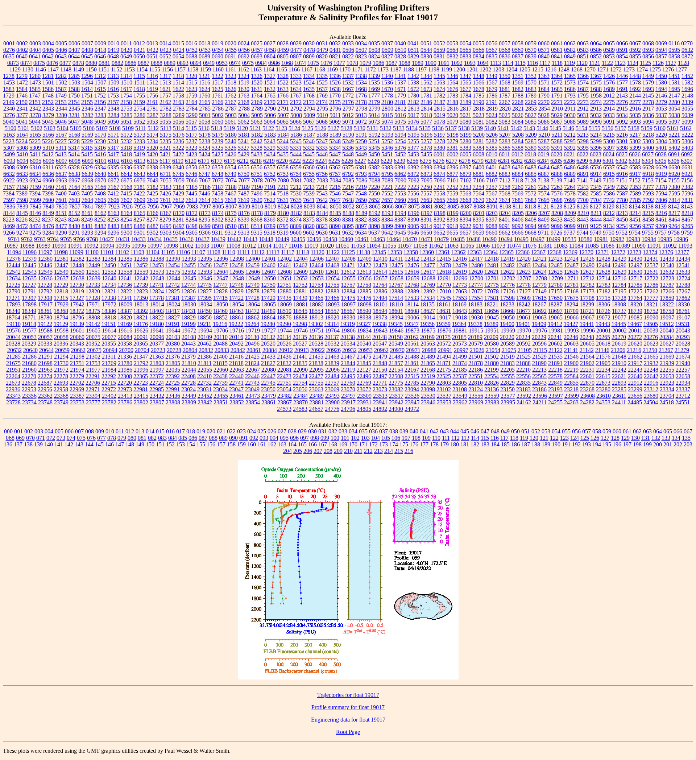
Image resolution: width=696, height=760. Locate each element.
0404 (35, 50)
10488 (473, 239)
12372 (618, 252)
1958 (596, 95)
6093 (9, 161)
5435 (283, 154)
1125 (645, 63)
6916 (622, 174)
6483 (530, 167)
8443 (583, 219)
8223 (8, 219)
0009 (100, 43)
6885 (530, 174)
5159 (646, 128)
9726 (556, 233)
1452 (687, 76)
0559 (439, 50)
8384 (387, 219)
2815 (440, 109)
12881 (300, 291)
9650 (426, 233)
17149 (539, 291)
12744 (188, 285)
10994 (107, 246)
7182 (152, 187)
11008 (233, 246)
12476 (412, 265)
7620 (256, 200)
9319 (283, 233)
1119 (569, 63)
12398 (236, 259)
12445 (29, 265)
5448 (348, 154)
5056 (178, 122)
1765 (270, 95)
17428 (252, 298)
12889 (412, 291)
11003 (202, 246)
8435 (570, 219)
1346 (452, 76)
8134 (635, 206)
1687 (583, 89)
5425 (217, 154)
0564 (452, 50)
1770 (335, 95)
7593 (648, 193)
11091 (654, 246)
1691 (622, 89)
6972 (113, 180)
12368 (554, 252)
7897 (101, 206)
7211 (283, 187)
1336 (335, 76)
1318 (178, 76)
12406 (316, 259)
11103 (137, 252)
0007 (87, 43)
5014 (374, 115)
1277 (681, 69)
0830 (426, 56)
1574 (583, 82)
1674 (439, 89)
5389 (530, 148)
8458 (648, 219)
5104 (63, 128)
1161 (230, 69)
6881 (478, 174)
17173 (587, 291)
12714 (603, 278)
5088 (570, 122)
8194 (400, 213)
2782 (165, 109)
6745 (178, 174)
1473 (35, 82)
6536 (596, 167)
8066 (388, 206)
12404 (300, 259)
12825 (172, 291)
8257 (139, 219)
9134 (609, 226)
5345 (374, 148)
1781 (426, 95)
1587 (61, 89)
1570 (530, 82)
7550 (374, 193)
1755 (139, 95)
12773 (459, 285)
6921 (687, 174)
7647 (335, 200)
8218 (687, 213)
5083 (504, 122)
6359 (296, 167)
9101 (583, 226)
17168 (571, 291)
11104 (153, 252)
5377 (413, 148)
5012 (348, 115)
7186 (205, 187)
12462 (300, 265)
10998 (170, 246)
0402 (22, 50)
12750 (268, 285)
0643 (61, 56)
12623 (523, 272)
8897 (361, 226)
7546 (335, 193)
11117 (287, 252)
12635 (29, 278)
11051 (342, 246)
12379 (29, 259)
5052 (139, 122)
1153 (129, 69)
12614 (380, 272)
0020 (230, 43)
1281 (48, 76)
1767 (296, 95)
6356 (256, 167)
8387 (400, 219)
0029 (296, 43)
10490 (489, 239)
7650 (361, 200)
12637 (61, 278)
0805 (283, 56)
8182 (296, 213)
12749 (252, 285)
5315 (87, 148)
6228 (373, 161)
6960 (48, 180)
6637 (61, 174)
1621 (165, 89)
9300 (126, 233)
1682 (517, 89)
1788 (517, 95)
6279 (478, 161)
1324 (243, 76)
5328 (256, 148)
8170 (179, 213)
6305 (660, 161)
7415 (126, 193)
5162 (686, 128)
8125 (569, 206)
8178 (257, 213)
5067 (309, 122)
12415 (443, 259)
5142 (516, 128)
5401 (661, 148)
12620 (475, 272)
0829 (413, 56)
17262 (651, 291)
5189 (335, 135)
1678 (478, 89)
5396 (596, 148)
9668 (530, 233)
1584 (22, 89)
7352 (622, 187)
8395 (478, 219)
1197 (421, 69)
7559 (452, 193)
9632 (348, 233)
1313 (113, 76)
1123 (620, 63)
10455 (298, 239)
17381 (172, 298)
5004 (244, 115)
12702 (508, 278)
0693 (256, 56)
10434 (154, 239)
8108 (505, 206)
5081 (478, 122)
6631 (687, 167)
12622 (507, 272)
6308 (9, 167)
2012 (609, 95)
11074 (514, 246)
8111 (518, 206)
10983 (633, 239)
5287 (544, 141)
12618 (443, 272)
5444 (296, 154)
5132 (386, 128)
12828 (220, 291)
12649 (252, 278)
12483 (523, 265)
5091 (609, 122)
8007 (231, 206)
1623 (191, 89)
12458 (236, 265)
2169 (256, 102)
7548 (361, 193)
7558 (439, 193)
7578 (570, 193)
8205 (518, 213)
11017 (280, 246)
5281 (478, 141)
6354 (230, 167)
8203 (492, 213)
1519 (243, 82)
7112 (504, 180)
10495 (521, 239)
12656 (364, 278)
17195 (619, 291)
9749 (595, 233)
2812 (400, 109)
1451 (674, 76)
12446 (45, 265)
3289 (179, 115)
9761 (14, 239)
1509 (113, 82)
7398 (48, 193)
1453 (9, 82)
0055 (478, 43)
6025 (621, 154)
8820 (309, 226)
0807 (296, 56)
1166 (294, 69)
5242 (256, 141)
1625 (217, 89)
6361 (322, 167)
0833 (465, 56)
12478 (443, 265)
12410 (380, 259)
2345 (74, 109)
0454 (218, 50)
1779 (400, 95)
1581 (674, 82)
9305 (192, 233)
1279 (22, 76)
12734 (109, 285)
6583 (635, 167)
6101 (101, 161)
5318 (126, 148)
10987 (11, 246)
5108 (115, 128)
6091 (674, 154)
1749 (61, 95)
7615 (217, 200)
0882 (117, 63)
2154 (74, 102)
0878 (78, 63)
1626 (230, 89)
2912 (583, 109)
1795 (583, 95)
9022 (465, 226)
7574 (544, 193)
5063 (256, 122)
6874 (439, 174)
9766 (79, 239)
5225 (35, 141)
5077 (426, 122)
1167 (306, 69)
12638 (77, 278)
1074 (300, 63)
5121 (255, 128)
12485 (555, 265)
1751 (87, 95)
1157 (180, 69)
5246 (309, 141)
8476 (48, 226)
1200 (459, 69)
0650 (139, 56)
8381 (348, 219)
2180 (387, 102)
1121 (594, 63)
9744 (582, 233)
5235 (165, 141)
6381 (361, 167)
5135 (425, 128)
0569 (517, 50)
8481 (87, 226)
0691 (230, 56)
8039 (309, 206)
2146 (661, 95)
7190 (257, 187)
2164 (191, 102)
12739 (140, 285)
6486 (570, 167)
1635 (309, 89)
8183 (309, 213)
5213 (583, 135)
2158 (126, 102)
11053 (358, 246)
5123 (281, 128)
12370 (586, 252)
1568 (504, 82)
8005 (218, 206)
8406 (517, 219)
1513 (165, 82)
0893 (182, 63)
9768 (92, 239)
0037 (387, 43)
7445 (191, 193)
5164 (22, 135)
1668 (361, 89)
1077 (339, 63)
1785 (478, 95)
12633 (683, 272)
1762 (230, 95)
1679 (491, 89)
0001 (9, 43)
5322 (178, 148)
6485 (557, 167)
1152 (116, 69)
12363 (474, 252)
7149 (595, 180)
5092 (622, 122)
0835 (491, 56)
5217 (635, 135)
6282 (517, 161)
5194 (400, 135)
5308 (22, 148)
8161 (87, 213)
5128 (346, 128)
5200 (479, 135)
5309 (35, 148)
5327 (243, 148)
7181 (139, 187)
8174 (218, 213)
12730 (77, 285)
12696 (460, 278)
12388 (157, 259)
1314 (126, 76)
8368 (256, 219)
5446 (322, 154)
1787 (504, 95)
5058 (204, 122)
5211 (557, 135)
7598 (22, 200)
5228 (74, 141)
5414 (74, 154)
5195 (413, 135)
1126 (658, 63)
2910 (557, 109)
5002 (218, 115)
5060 (217, 122)
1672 (413, 89)
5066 (296, 122)
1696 (687, 89)
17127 (523, 291)
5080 (465, 122)
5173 (139, 135)
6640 (100, 174)
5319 (139, 148)
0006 (74, 43)
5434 (270, 154)
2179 (374, 102)
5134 (412, 128)
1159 (205, 69)
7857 (74, 206)
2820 (505, 109)
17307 (29, 298)
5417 (113, 154)
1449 (648, 76)
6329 (87, 167)
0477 (296, 50)
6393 (426, 167)
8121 (543, 206)
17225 (635, 291)
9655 (452, 233)
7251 (439, 187)
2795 (322, 109)
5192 (374, 135)
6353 (217, 167)
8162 (100, 213)
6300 (595, 161)
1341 (400, 76)
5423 (191, 154)
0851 (583, 56)
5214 (596, 135)
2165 (204, 102)
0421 (139, 50)
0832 (452, 56)
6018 (530, 154)
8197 (426, 213)
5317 (113, 148)
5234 (152, 141)
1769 (322, 95)
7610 (152, 200)
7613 (191, 200)
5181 (244, 135)
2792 (296, 109)
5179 (218, 135)
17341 (124, 298)
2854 (544, 109)
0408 (87, 50)
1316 (152, 76)
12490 (587, 265)
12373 (634, 252)
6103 (127, 161)
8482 (100, 226)
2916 (635, 109)
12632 (667, 272)
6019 (543, 154)
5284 (517, 141)
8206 (531, 213)
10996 (139, 246)
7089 (387, 180)
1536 (387, 82)
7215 (335, 187)
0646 (100, 56)
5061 (230, 122)
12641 (125, 278)
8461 (661, 219)
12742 (172, 285)
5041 (22, 122)
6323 (61, 167)
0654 (178, 56)
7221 (387, 187)
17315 (61, 298)
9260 (661, 226)
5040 (8, 122)
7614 (204, 200)
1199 (446, 69)
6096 (48, 161)
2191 (491, 102)
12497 (635, 265)
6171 (204, 161)
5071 (348, 122)
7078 (257, 180)
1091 (444, 63)
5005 (257, 115)
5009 (309, 115)
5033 (609, 115)
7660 (400, 200)
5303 (648, 141)
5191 (361, 135)
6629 (661, 167)
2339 (687, 102)
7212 (296, 187)
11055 (389, 246)
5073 (374, 122)
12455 (188, 265)
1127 (670, 63)
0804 (270, 56)
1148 (65, 69)
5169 (87, 135)
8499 (205, 226)
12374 (650, 252)
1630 (243, 89)
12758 (364, 285)
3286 (139, 115)
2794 (309, 109)
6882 (491, 174)
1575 (596, 82)
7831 (687, 200)
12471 (348, 265)
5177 (192, 135)
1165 (281, 69)
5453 (413, 154)
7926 (127, 206)
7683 (530, 200)
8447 (609, 219)
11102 (122, 252)
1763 (243, 95)
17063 (459, 291)
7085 (348, 180)
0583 (583, 50)
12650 (268, 278)
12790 (13, 291)
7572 (530, 193)
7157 (9, 187)
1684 (544, 89)
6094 (22, 161)
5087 (557, 122)
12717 (635, 278)
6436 (517, 167)
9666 (517, 233)
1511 (139, 82)
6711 (165, 174)
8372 (283, 219)
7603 (74, 200)
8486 (139, 226)
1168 (319, 69)
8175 (231, 213)
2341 (22, 109)
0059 (530, 43)
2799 (374, 109)
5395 (583, 148)
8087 (466, 206)
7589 (635, 193)
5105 (76, 128)
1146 (40, 69)
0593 (648, 50)
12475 (396, 265)
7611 (165, 200)
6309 (22, 167)
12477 (427, 265)
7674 (504, 200)
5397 (609, 148)
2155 (87, 102)
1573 (570, 82)
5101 (23, 128)
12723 (667, 278)
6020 (556, 154)
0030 (309, 43)
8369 (270, 219)
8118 (530, 206)
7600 (48, 200)
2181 (400, 102)
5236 (178, 141)
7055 (165, 180)
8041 (322, 206)
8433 (557, 219)
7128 (530, 180)
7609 (139, 200)
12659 (412, 278)
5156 (607, 128)
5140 (490, 128)
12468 (332, 265)
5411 (35, 154)
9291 (74, 233)
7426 (165, 193)
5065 (283, 122)
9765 (66, 239)
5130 (359, 128)
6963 (61, 180)
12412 (412, 259)
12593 (205, 272)
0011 (126, 43)
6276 (438, 161)
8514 (256, 226)
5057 (191, 122)
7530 (296, 193)
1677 (465, 89)
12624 (539, 272)
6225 (334, 161)
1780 (413, 95)
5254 (400, 141)
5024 (491, 115)
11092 (670, 246)
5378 (426, 148)
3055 (687, 109)
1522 (283, 82)
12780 (555, 285)
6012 (517, 154)
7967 (166, 206)
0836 (504, 56)
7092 (413, 180)
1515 (191, 82)
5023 (478, 115)
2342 (35, 109)
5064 (270, 122)
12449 (93, 265)
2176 (348, 102)
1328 (283, 76)
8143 (687, 206)
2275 (609, 102)
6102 (114, 161)
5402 (674, 148)
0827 (387, 56)
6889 (570, 174)
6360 (309, 167)
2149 (8, 102)
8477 (61, 226)
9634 (361, 233)
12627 (587, 272)
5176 (179, 135)
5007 (283, 115)
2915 (622, 109)
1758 (178, 95)
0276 (9, 50)
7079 (270, 180)
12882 (316, 291)
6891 (583, 174)
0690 (217, 56)
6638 (74, 174)
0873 (13, 63)
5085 (530, 122)
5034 (622, 115)
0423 (165, 50)
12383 (93, 259)
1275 (655, 69)
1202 (485, 69)
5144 (542, 128)
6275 (425, 161)
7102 (466, 180)
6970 (100, 180)
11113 (272, 252)
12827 (204, 291)
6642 (126, 174)
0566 (478, 50)
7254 (478, 187)
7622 (270, 200)
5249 (348, 141)
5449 (361, 154)
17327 (77, 298)
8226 (22, 219)
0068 (648, 43)
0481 (335, 50)
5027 (530, 115)
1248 (563, 69)
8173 (205, 213)
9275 (35, 233)
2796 (335, 109)
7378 (661, 187)
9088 (491, 226)
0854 (622, 56)
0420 (126, 50)
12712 (587, 278)
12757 (348, 285)
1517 (217, 82)
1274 (642, 69)
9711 (543, 233)
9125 (596, 226)
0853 (609, 56)
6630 (674, 167)
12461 (284, 265)
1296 (87, 76)
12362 (458, 252)
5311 (61, 148)
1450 (661, 76)
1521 (270, 82)
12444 (13, 265)
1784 (465, 95)
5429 (243, 154)
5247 (322, 141)
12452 (140, 265)
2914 (609, 109)
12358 (410, 252)
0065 (609, 43)
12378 (13, 259)
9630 (322, 233)
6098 (74, 161)
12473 (380, 265)
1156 (167, 69)
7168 (126, 187)
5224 (22, 141)
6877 (452, 174)
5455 (426, 154)
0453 (205, 50)
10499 (553, 239)
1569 (517, 82)
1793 (570, 95)
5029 (557, 115)
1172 (370, 69)
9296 (113, 233)
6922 (9, 180)
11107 (198, 252)
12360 (426, 252)
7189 (244, 187)
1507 (100, 82)
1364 (557, 76)
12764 (380, 285)
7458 (217, 193)
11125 (348, 252)
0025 (256, 43)
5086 (544, 122)
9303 (165, 233)
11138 (363, 252)
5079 (452, 122)
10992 (91, 246)
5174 (152, 135)
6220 (282, 161)
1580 (661, 82)
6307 (686, 161)
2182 (413, 102)
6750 (243, 174)
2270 (544, 102)
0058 (517, 43)
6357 (270, 167)
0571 (544, 50)
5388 (517, 148)
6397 (465, 167)
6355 (243, 167)
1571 (544, 82)
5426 (230, 154)
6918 (648, 174)
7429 (178, 193)
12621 (491, 272)
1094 (483, 63)
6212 (243, 161)
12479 (459, 265)
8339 (243, 219)
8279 (165, 219)
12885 (364, 291)
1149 (78, 69)
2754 (139, 109)
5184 (283, 135)
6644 (152, 174)
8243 (61, 219)
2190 (478, 102)
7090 (400, 180)
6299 (582, 161)
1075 (313, 63)
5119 (229, 128)
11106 (183, 252)
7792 (648, 200)
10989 (43, 246)
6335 (113, 167)
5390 (544, 148)
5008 (296, 115)
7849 (48, 206)
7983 (192, 206)
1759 (191, 95)
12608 (284, 272)
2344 (61, 109)
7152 (635, 180)
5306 (687, 141)
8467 (687, 219)
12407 (332, 259)
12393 (189, 259)
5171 (113, 135)
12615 (396, 272)
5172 (126, 135)
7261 (530, 187)
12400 (252, 259)
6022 (582, 154)
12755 (332, 285)
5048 (87, 122)
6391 (400, 167)
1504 (87, 82)
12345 (379, 252)
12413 (427, 259)
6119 (177, 161)
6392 (413, 167)
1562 (426, 82)
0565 (465, 50)
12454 (172, 265)
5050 (113, 122)
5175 (165, 135)
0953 (222, 63)
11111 (243, 252)
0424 (179, 50)
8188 (348, 213)
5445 (309, 154)
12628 (603, 272)
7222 (400, 187)
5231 (113, 141)
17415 (220, 298)
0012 (139, 43)
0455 (231, 50)
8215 (648, 213)
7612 (178, 200)
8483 (113, 226)
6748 (217, 174)
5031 (583, 115)
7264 (570, 187)
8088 (479, 206)
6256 (412, 161)
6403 (504, 167)
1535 (374, 82)
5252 (387, 141)
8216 (661, 213)
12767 (396, 285)
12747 (220, 285)
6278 (465, 161)
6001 (439, 154)
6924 (35, 180)
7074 (231, 180)
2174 (322, 102)
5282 (491, 141)
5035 (635, 115)
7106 (479, 180)
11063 (451, 246)
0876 (52, 63)
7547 (348, 193)
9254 (622, 226)
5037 (661, 115)
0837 (517, 56)
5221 (674, 135)
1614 (87, 89)
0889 (169, 63)
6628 (648, 167)
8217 (674, 213)
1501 (48, 82)
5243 (270, 141)
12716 (619, 278)
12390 (173, 259)
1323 (230, 76)
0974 (235, 63)
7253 (465, 187)
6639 (87, 174)
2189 (465, 102)
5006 (270, 115)
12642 (141, 278)
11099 (76, 252)
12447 (61, 265)
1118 (557, 63)
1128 (683, 63)
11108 (213, 252)
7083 (322, 180)
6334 (100, 167)
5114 (178, 128)
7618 (230, 200)
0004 (48, 43)
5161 (673, 128)
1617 (126, 89)
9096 (557, 226)
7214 (322, 187)
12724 (683, 278)
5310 (48, 148)
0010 (113, 43)
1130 (27, 69)
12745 (204, 285)
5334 (335, 148)
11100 (92, 252)
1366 (583, 76)
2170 (270, 102)
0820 (322, 56)
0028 (283, 43)
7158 (22, 187)
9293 (87, 233)
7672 (491, 200)
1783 (452, 95)
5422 (178, 154)
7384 (8, 193)
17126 (507, 291)
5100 (10, 128)
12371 (602, 252)
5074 (387, 122)
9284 (48, 233)
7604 (87, 200)
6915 (609, 174)
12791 (29, 291)
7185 (192, 187)
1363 (544, 76)
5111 (140, 128)
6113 (139, 161)
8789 (270, 226)
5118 (216, 128)
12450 (109, 265)
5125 (307, 128)
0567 (491, 50)
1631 (256, 89)
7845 (35, 206)
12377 (682, 252)
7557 (426, 193)
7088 (374, 180)
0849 (570, 56)
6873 (426, 174)
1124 (632, 63)
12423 (555, 259)
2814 (426, 109)
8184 (322, 213)
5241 (243, 141)
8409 (544, 219)
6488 (583, 167)
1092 (457, 63)
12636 (45, 278)
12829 (236, 291)
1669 (374, 89)
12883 (332, 291)
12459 (252, 265)
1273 (629, 69)
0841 (557, 56)
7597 (9, 200)
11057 (405, 246)
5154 (581, 128)
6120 (190, 161)
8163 (113, 213)
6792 (348, 174)
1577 (622, 82)
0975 (248, 63)
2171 (283, 102)
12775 (491, 285)
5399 (635, 148)
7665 (439, 200)
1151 (103, 69)
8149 (48, 213)
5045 (48, 122)
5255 (413, 141)
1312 (100, 76)
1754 (126, 95)
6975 (126, 180)
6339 (165, 167)
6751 (256, 174)
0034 (361, 43)
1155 (154, 69)
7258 (504, 187)
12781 (571, 285)
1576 (609, 82)
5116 (204, 128)
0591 (622, 50)
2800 (387, 109)
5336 (348, 148)
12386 (141, 259)
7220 (374, 187)
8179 (270, 213)
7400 (61, 193)
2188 (452, 102)
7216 (348, 187)
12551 (93, 272)
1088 (404, 63)
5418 (126, 154)
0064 (596, 43)
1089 (417, 63)
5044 (35, 122)
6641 (113, 174)
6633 (22, 174)
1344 (426, 76)
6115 (152, 161)
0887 (143, 63)
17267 (683, 291)
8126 (582, 206)
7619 (243, 200)
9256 (635, 226)
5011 (335, 115)
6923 (22, 180)
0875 (39, 63)
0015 (178, 43)
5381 (452, 148)
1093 (470, 63)
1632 (270, 89)
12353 (395, 252)
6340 (178, 167)
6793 (361, 174)
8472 (22, 226)
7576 (557, 193)
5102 (36, 128)
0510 (400, 50)
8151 (61, 213)
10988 (27, 246)
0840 (544, 56)
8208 (557, 213)
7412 (113, 193)
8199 (453, 213)
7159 (35, 187)
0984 (261, 63)
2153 (61, 102)
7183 (165, 187)
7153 (648, 180)
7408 (100, 193)
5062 (243, 122)
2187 (439, 102)
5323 (191, 148)
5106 (89, 128)
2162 (165, 102)
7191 (270, 187)
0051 (426, 43)
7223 (413, 187)
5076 (413, 122)
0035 (374, 43)
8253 (113, 219)
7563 (465, 193)
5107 (102, 128)
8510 (231, 226)
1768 (309, 95)
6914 (596, 174)
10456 (314, 239)
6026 (635, 154)
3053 (661, 109)
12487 (571, 265)
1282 (61, 76)
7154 (661, 180)
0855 (635, 56)
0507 (361, 50)
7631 (283, 200)
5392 (570, 148)
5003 (231, 115)
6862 (400, 174)
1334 (309, 76)
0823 (361, 56)
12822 (124, 291)
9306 (205, 233)
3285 (126, 115)
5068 (322, 122)
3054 (674, 109)
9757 (661, 233)
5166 (48, 135)
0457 (257, 50)
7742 (609, 200)
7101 (453, 180)
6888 (557, 174)
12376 (666, 252)
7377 (648, 187)
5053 (152, 122)
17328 (93, 298)
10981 (601, 239)
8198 (440, 213)
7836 (9, 206)
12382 (77, 259)
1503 (74, 82)
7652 (374, 200)
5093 (635, 122)
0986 (274, 63)
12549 (61, 272)
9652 (439, 233)
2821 (518, 109)
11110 (228, 252)
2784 (192, 109)
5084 (517, 122)
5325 (217, 148)
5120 (242, 128)
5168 (74, 135)
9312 (230, 233)
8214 (635, 213)
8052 (349, 206)
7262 (544, 187)
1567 (491, 82)
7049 (152, 180)
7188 (231, 187)
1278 (8, 76)
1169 (332, 69)
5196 (426, 135)
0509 (387, 50)
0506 (348, 50)
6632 (9, 174)
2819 (492, 109)
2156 (100, 102)
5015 (387, 115)
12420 (523, 259)
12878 (252, 291)
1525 (322, 82)
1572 (557, 82)
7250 (426, 187)
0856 (648, 56)
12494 (603, 265)
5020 (452, 115)
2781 (152, 109)
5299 (596, 141)
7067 (205, 180)
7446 (204, 193)
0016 (191, 43)
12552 (109, 272)
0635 (8, 56)
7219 (361, 187)
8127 (595, 206)
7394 (35, 193)
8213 (622, 213)
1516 (204, 82)
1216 (550, 69)
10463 (377, 239)
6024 (608, 154)
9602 (309, 233)
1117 (544, 63)
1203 (498, 69)
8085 (453, 206)
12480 (475, 265)
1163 (256, 69)
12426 (587, 259)
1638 (335, 89)
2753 (126, 109)
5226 (48, 141)
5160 (660, 128)
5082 (491, 122)
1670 (387, 89)
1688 (596, 89)
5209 (531, 135)
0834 (478, 56)
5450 (374, 154)
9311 (217, 233)
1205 (524, 69)
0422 (152, 50)
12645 (189, 278)
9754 (635, 233)
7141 (582, 180)
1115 (520, 63)
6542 (622, 167)
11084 (576, 246)
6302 (621, 161)
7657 (387, 200)
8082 (440, 206)
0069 (661, 43)
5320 (152, 148)
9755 (648, 233)
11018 (296, 246)
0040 (400, 43)
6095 (35, 161)
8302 (217, 219)
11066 (483, 246)
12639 (93, 278)
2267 (504, 102)
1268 (577, 69)
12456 (204, 265)
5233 (139, 141)
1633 (283, 89)
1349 (491, 76)
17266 (667, 291)
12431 (651, 259)
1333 (296, 76)
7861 (88, 206)
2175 (335, 102)
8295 (204, 219)
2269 (530, 102)
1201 (472, 69)
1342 (413, 76)
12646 (205, 278)
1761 (217, 95)
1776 (361, 95)
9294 (100, 233)
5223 (8, 141)
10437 (202, 239)
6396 (452, 167)
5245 (296, 141)
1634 (296, 89)
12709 (555, 278)
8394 (465, 219)
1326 (256, 76)
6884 (517, 174)
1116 (532, 63)
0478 (309, 50)
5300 (609, 141)
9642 (387, 233)
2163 (178, 102)
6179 (230, 161)
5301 (622, 141)
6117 (165, 161)
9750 (608, 233)
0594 (661, 50)
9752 (621, 233)
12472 (364, 265)
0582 (570, 50)
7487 (243, 193)
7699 (570, 200)
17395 (204, 298)
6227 (360, 161)
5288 (557, 141)
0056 (491, 43)
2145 (648, 95)
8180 (283, 213)
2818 (479, 109)
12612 (348, 272)
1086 (378, 63)
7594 (661, 193)
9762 (27, 239)
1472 (22, 82)
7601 (61, 200)
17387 (188, 298)
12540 (667, 265)
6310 (35, 167)
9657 (465, 233)
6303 (634, 161)
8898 (374, 226)
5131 (372, 128)
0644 (74, 56)
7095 (426, 180)
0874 (26, 63)
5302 (635, 141)
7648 (348, 200)
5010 (322, 115)
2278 (648, 102)
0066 (622, 43)
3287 (152, 115)
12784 (619, 285)
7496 (256, 193)
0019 (217, 43)
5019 (439, 115)
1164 (268, 69)
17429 (268, 298)
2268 (517, 102)
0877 (65, 63)
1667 (348, 89)
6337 (139, 167)
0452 (192, 50)
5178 (205, 135)
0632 (687, 50)
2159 (139, 102)
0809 (309, 56)
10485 (457, 239)
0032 (335, 43)
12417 (475, 259)
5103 (49, 128)
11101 (107, 252)
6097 (61, 161)
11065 (467, 246)
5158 (633, 128)
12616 (412, 272)
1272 (616, 69)
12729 (61, 285)
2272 (570, 102)
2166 (217, 102)
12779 (539, 285)
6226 (347, 161)
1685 (557, 89)
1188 (408, 69)
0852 (596, 56)
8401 (504, 219)
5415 (87, 154)
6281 (504, 161)
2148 (687, 95)
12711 (571, 278)
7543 (322, 193)
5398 (622, 148)
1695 (674, 89)
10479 (441, 239)
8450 (622, 219)
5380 (439, 148)
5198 (453, 135)
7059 (179, 180)
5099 (687, 122)
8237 (48, 219)
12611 (332, 272)
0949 (209, 63)
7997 (205, 206)
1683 (530, 89)
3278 (35, 115)
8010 (257, 206)
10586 (585, 239)
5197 (440, 135)
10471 (425, 239)
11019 (311, 246)
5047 (74, 122)
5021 (465, 115)
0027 (270, 43)
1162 (243, 69)
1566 (478, 82)
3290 (192, 115)
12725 (13, 285)
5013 (361, 115)
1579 (648, 82)
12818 (61, 291)
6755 (309, 174)
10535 (569, 239)
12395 (205, 259)
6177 (217, 161)
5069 (335, 122)
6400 (478, 167)
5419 (139, 154)
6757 (335, 174)
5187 (309, 135)
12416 (459, 259)
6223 (308, 161)
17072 (475, 291)
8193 (387, 213)
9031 (478, 226)
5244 (283, 141)
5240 (230, 141)
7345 (596, 187)
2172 (296, 102)
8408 (530, 219)
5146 (568, 128)
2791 (283, 109)
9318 (270, 233)
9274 (22, 233)
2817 (466, 109)
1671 (400, 89)
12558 (125, 272)
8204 (505, 213)
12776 (507, 285)
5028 (544, 115)
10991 (75, 246)
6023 (595, 154)
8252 (100, 219)
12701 (492, 278)
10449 (282, 239)
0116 (674, 43)
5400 (648, 148)
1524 (309, 82)
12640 (109, 278)
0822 (348, 56)
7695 (544, 200)
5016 (400, 115)
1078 (352, 63)
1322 (217, 76)
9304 (179, 233)
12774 (475, 285)
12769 (427, 285)
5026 (517, 115)
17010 (443, 291)
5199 (466, 135)
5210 (544, 135)
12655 (348, 278)
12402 (284, 259)
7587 (622, 193)
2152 (48, 102)
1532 (348, 82)
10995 (123, 246)
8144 (9, 213)
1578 (635, 82)
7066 (192, 180)
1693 (648, 89)
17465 (316, 298)
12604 (221, 272)
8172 (192, 213)
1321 (204, 76)
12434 (683, 259)
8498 (192, 226)
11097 (45, 252)
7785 (635, 200)
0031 (322, 43)
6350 (191, 167)
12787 (667, 285)
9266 (9, 233)
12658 (396, 278)
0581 (557, 50)
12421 (539, 259)
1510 (126, 82)
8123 (556, 206)
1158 (192, 69)
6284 (543, 161)
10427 (106, 239)
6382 (374, 167)
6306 (673, 161)
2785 (205, 109)
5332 (309, 148)
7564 (478, 193)
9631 (335, 233)
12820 (93, 291)
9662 (504, 233)
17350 (140, 298)
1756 (152, 95)
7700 (583, 200)
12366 (522, 252)
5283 (504, 141)
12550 (77, 272)
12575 (173, 272)
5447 (335, 154)
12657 (380, 278)
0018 (204, 43)
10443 (250, 239)
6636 (48, 174)
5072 (361, 122)
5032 (596, 115)
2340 (9, 109)
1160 (218, 69)
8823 (322, 226)
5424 (204, 154)
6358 (283, 167)
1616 (113, 89)
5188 (322, 135)
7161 (61, 187)
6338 (152, 167)
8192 (374, 213)
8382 (361, 219)
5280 (465, 141)
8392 (439, 219)
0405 (48, 50)
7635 (296, 200)
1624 (204, 89)
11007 (218, 246)
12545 (45, 272)
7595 (674, 193)
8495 (165, 226)
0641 (35, 56)
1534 (361, 82)
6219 (269, 161)
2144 (635, 95)
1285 (74, 76)
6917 (635, 174)
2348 (113, 109)
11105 (168, 252)
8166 (152, 213)
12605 (236, 272)
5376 (400, 148)
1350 (504, 76)
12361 (442, 252)
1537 (400, 82)
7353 (635, 187)
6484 (544, 167)
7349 (609, 187)
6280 (491, 161)
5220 (661, 135)
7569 (517, 193)
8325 (230, 219)
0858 (674, 56)
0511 (413, 50)
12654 (332, 278)
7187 (218, 187)
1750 (74, 95)
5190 (348, 135)
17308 (45, 298)
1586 (48, 89)
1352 (530, 76)
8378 (322, 219)
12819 (77, 291)
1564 (452, 82)
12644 (173, 278)
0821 (335, 56)
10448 (266, 239)
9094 (530, 226)
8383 (374, 219)
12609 (300, 272)
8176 (244, 213)
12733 (93, 285)
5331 (296, 148)
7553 (400, 193)
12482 (507, 265)
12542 (13, 272)
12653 (316, 278)
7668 (465, 200)
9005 (413, 226)
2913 (596, 109)
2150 (22, 102)
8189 (361, 213)
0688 (191, 56)
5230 (100, 141)
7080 (283, 180)
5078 (439, 122)
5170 (100, 135)
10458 (330, 239)
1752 (100, 95)
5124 (294, 128)
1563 (439, 82)
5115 (191, 128)
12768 (412, 285)
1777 (374, 95)
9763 (40, 239)
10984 (649, 239)
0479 (322, 50)
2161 (152, 102)
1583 (8, 89)
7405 (87, 193)
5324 (204, 148)
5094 (648, 122)
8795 (283, 226)
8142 (674, 206)
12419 (507, 259)
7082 (309, 180)
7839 (22, 206)
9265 (687, 226)
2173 (309, 102)
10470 (409, 239)
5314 (74, 148)
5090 (596, 122)
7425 (152, 193)
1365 (570, 76)
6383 (387, 167)
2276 (622, 102)
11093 (685, 246)
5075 (400, 122)
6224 (321, 161)
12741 (156, 285)
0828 (400, 56)
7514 (270, 193)
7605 (100, 200)
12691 (444, 278)
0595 (674, 50)
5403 (687, 148)
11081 (545, 246)
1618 (139, 89)
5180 (231, 135)
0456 (244, 50)
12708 (540, 278)
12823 (140, 291)
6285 (556, 161)
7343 (583, 187)
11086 (607, 246)
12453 (156, 265)
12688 (428, 278)
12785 (635, 285)
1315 (139, 76)
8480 (74, 226)
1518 (230, 82)
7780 (622, 200)
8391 (426, 219)
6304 (647, 161)
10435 (170, 239)
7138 (543, 180)
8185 (335, 213)
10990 (59, 246)
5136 (438, 128)
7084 (335, 180)
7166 (100, 187)
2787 (231, 109)
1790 (544, 95)
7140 (569, 180)
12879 (268, 291)
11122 (333, 252)
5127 (333, 128)
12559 (141, 272)
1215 (537, 69)
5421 (165, 154)
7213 (309, 187)
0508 (374, 50)
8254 (126, 219)
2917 (648, 109)
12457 (220, 265)
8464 (674, 219)
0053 (452, 43)
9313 (243, 233)
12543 (29, 272)
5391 (557, 148)
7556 (413, 193)
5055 (165, 122)
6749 (230, 174)
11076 (529, 246)
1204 (511, 69)
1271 (603, 69)
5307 (9, 148)
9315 (256, 233)
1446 (622, 76)
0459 (283, 50)
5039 (687, 115)
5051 (126, 122)
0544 (426, 50)
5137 (451, 128)
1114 (507, 63)
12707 (524, 278)
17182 (603, 291)
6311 (48, 167)
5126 (320, 128)
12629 (619, 272)
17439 (300, 298)
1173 (383, 69)
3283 (100, 115)
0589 (609, 50)
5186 (296, 135)
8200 (466, 213)
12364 (490, 252)
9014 (426, 226)
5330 (283, 148)
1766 (283, 95)
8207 (544, 213)
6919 (661, 174)
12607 (268, 272)
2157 (113, 102)
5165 (35, 135)
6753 (283, 174)
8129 (608, 206)
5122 (268, 128)
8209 (570, 213)
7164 (74, 187)
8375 (309, 219)
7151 (621, 180)
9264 (674, 226)
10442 (234, 239)
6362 (335, 167)
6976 (139, 180)
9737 (569, 233)
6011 (504, 154)
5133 (399, 128)
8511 (243, 226)
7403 (74, 193)
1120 (582, 63)
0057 (504, 43)
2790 (270, 109)
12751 (284, 285)
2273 (583, 102)
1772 (348, 95)
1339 (374, 76)
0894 (196, 63)
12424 (571, 259)
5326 (230, 148)
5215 (609, 135)
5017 (413, 115)
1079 (365, 63)
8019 (270, 206)
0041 (413, 43)
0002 (22, 43)
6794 (374, 174)
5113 (165, 128)
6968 (87, 180)
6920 (674, 174)
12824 (156, 291)
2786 (218, 109)
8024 (283, 206)
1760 (204, 95)
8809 (296, 226)
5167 (61, 135)
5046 (61, 122)
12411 (396, 259)
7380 (674, 187)
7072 (218, 180)
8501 (218, 226)
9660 (491, 233)
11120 (317, 252)
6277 (451, 161)
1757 (165, 95)
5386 (504, 148)
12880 (284, 291)
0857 (661, 56)
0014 (165, 43)
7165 (87, 187)
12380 (45, 259)
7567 (491, 193)
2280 (674, 102)
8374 (296, 219)
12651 (284, 278)
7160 (48, 187)
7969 (179, 206)
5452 (400, 154)
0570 (530, 50)
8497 (179, 226)
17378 (156, 298)
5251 (374, 141)
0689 (204, 56)
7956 (153, 206)
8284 (191, 219)
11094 (14, 252)
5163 (9, 135)
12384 (109, 259)
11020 (327, 246)
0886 (130, 63)
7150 (608, 180)
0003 (35, 43)
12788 (683, 285)
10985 (665, 239)
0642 (48, 56)
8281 (178, 219)
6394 (439, 167)
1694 (661, 89)
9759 (687, 233)
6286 (569, 161)
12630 (635, 272)
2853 (531, 109)
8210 (583, 213)
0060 (544, 43)
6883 (504, 174)
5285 (530, 141)
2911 (570, 109)
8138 (648, 206)
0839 (530, 56)
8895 (348, 226)
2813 (413, 109)
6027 (648, 154)
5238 (204, 141)
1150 (91, 69)
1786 (491, 95)
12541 (683, 265)
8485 (126, 226)
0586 (596, 50)
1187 (395, 69)
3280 (61, 115)
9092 (517, 226)
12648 (236, 278)
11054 (373, 246)
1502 (61, 82)
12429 (619, 259)
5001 (205, 115)
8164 (126, 213)
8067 (401, 206)
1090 (430, 63)
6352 (204, 167)
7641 (309, 200)
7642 (322, 200)
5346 (387, 148)
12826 (188, 291)
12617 (427, 272)
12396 (221, 259)
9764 (53, 239)
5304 (661, 141)
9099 (570, 226)
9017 (439, 226)
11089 (623, 246)
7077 (244, 180)
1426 (609, 76)
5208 (518, 135)
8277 (152, 219)
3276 (9, 115)
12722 (651, 278)
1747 (35, 95)
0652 (165, 56)
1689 (609, 89)
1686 (570, 89)
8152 (74, 213)
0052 (439, 43)
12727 (29, 285)
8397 (491, 219)
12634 (13, 278)
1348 (478, 76)
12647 (221, 278)
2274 (596, 102)
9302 (152, 233)
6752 (270, 174)
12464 (316, 265)
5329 (270, 148)
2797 (348, 109)
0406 (61, 50)
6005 (465, 154)
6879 (465, 174)
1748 (48, 95)
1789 (530, 95)
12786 (651, 285)
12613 (364, 272)
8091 (492, 206)
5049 (100, 122)
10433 (138, 239)
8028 (296, 206)
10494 (505, 239)
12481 (491, 265)
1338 (361, 76)
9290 (61, 233)
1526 (335, 82)
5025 (504, 115)
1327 (270, 76)
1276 (668, 69)
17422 (236, 298)
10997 (155, 246)
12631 (651, 272)
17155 (555, 291)
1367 (596, 76)
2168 (243, 102)
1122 (607, 63)
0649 (126, 56)
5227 (61, 141)
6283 (530, 161)
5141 (503, 128)
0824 (374, 56)
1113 (495, 63)
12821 (109, 291)
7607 (126, 200)
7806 (661, 200)
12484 (539, 265)
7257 (491, 187)
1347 (465, 76)
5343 (361, 148)
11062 (436, 246)
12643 (157, 278)
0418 (100, 50)
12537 (651, 265)
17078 (491, 291)
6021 (569, 154)
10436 (186, 239)
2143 (622, 95)
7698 (557, 200)
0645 (87, 56)
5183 (270, 135)
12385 (125, 259)
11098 (61, 252)
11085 (592, 246)
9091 (504, 226)
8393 (452, 219)
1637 (322, 89)
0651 (152, 56)
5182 (257, 135)
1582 (687, 82)
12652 (300, 278)
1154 (142, 69)
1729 (8, 95)
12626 (571, 272)
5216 (622, 135)
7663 (426, 200)
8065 (375, 206)
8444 (596, 219)
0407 (74, 50)
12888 (396, 291)
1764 (256, 95)
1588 (74, 89)
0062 (570, 43)
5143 (529, 128)
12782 (587, 285)
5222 (687, 135)
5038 (674, 115)
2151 (35, 102)
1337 (348, 76)
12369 (570, 252)
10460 (346, 239)
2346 (87, 109)
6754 (296, 174)
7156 (687, 180)
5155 (594, 128)
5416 (100, 154)
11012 (249, 246)
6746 (191, 174)
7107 (492, 180)
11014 (264, 246)
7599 (35, 200)
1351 (517, 76)
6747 (204, 174)
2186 (426, 102)
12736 (124, 285)
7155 (674, 180)
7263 (557, 187)
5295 (570, 141)
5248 (335, 141)
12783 (603, 285)
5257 (426, 141)
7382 (687, 187)
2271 (557, 102)
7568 (504, 193)
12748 (236, 285)
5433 (256, 154)
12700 (476, 278)
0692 (243, 56)
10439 (218, 239)
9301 (139, 233)
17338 (109, 298)
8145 (22, 213)
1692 (635, 89)
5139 (477, 128)
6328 (74, 167)
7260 (517, 187)
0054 (465, 43)
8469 (9, 226)
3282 (87, 115)
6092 (687, 154)
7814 (674, 200)
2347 (100, 109)
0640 (22, 56)
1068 (287, 63)
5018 (426, 115)
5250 (361, 141)
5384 (478, 148)
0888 (156, 63)
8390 (413, 219)
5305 (674, 141)
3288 (165, 115)
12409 (364, 259)
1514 (178, 82)
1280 (35, 76)
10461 (362, 239)
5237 (191, 141)
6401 (491, 167)
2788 (244, 109)
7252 (452, 187)
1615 (100, 89)
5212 (570, 135)
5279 (452, 141)
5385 (491, 148)
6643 (139, 174)
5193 (387, 135)
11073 (498, 246)
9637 (374, 233)
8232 (35, 219)
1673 (426, 89)
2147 (674, 95)
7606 (113, 200)
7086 (361, 180)
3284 (113, 115)
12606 (252, 272)
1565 (465, 82)
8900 (400, 226)
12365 (506, 252)
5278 (439, 141)
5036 (648, 115)
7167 (113, 187)
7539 (309, 193)
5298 (583, 141)
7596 (687, 193)
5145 (555, 128)
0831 (439, 56)
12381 (61, 259)
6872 (413, 174)
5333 (322, 148)
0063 (583, 43)
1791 (557, 95)
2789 (257, 109)
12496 (619, 265)
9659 (478, 233)
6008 (478, 154)
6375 (348, 167)
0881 (104, 63)
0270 (687, 43)
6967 (74, 180)
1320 (191, 76)
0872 (687, 56)
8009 (244, 206)
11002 (186, 246)
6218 (256, 161)
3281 (74, 115)
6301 (608, 161)
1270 (590, 69)
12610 (316, 272)
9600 (296, 233)
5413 (61, 154)
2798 (361, 109)
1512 (152, 82)
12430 (635, 259)
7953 (140, 206)
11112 (258, 252)
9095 (544, 226)
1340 (387, 76)
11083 (561, 246)
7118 (517, 180)
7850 (61, 206)
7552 (387, 193)
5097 (674, 122)
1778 (387, 95)
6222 (295, 161)
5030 (570, 115)
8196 (413, 213)
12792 (45, 291)
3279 (48, 115)
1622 (178, 89)
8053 (362, 206)
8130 (621, 206)
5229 (87, 141)
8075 (414, 206)
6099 (88, 161)
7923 (114, 206)
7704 (596, 200)
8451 (635, 219)
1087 (391, 63)
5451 (387, 154)
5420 (152, 154)
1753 (113, 95)
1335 (322, 76)
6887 (544, 174)
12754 (316, 285)
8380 (335, 219)
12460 (268, 265)
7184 (179, 187)
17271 (13, 298)
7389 (22, 193)
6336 (126, 167)
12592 (189, 272)
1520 (256, 82)
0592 (635, 50)
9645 (400, 233)
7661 (413, 200)
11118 (302, 252)
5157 (620, 128)
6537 (609, 167)
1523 (296, 82)
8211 (596, 213)
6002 (452, 154)
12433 (667, 259)
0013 (152, 43)
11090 (638, 246)
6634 (35, 174)
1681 (504, 89)
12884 (348, 291)
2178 (361, 102)
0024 (243, 43)
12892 (427, 291)
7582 (583, 193)
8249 (87, 219)
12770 (443, 285)
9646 (413, 233)
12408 (348, 259)
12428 (603, 259)
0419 (113, 50)
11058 (420, 246)
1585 (35, 89)
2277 (635, 102)
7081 (296, 180)
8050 (335, 206)
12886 (380, 291)
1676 (452, 89)
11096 (29, 252)
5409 (9, 154)
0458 (270, 50)
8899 (387, 226)
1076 (326, 63)
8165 (139, 213)
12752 (300, 285)
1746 (22, 95)
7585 (596, 193)
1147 (53, 69)
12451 (124, 265)
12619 (459, 272)
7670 (478, 200)
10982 (617, 239)
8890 (335, 226)
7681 (517, 200)
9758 (674, 233)
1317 (165, 76)
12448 (77, 265)
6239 (399, 161)
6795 (387, 174)
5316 (100, 148)
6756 (322, 174)
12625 (555, 272)
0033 (348, 43)
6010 (491, 154)
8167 (165, 213)
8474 (35, 226)
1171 (357, 69)
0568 (504, 50)
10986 (681, 239)
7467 (230, 193)
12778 (523, 285)
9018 (452, 226)
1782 (439, 95)
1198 (433, 69)
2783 (179, 109)
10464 (393, 239)
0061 (557, 43)
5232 (126, 141)
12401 (268, 259)
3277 (22, 115)
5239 (217, 141)
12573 (157, 272)
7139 (556, 180)
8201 (479, 213)
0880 (91, 63)
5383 (465, 148)
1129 (15, 69)
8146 (35, 213)
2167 (230, 102)
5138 (464, 128)
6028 (661, 154)
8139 (661, 206)
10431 (122, 239)
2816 (453, 109)
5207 (505, 135)
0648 (113, 56)
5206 (492, 135)
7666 (452, 200)
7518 (283, 193)
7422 (139, 193)
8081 (427, 206)
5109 (128, 128)
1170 (345, 69)
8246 (74, 219)
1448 (635, 76)
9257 (648, 226)
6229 (386, 161)
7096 (440, 180)
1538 (413, 82)
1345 (439, 76)
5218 (648, 135)
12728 (45, 285)
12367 (538, 252)
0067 (635, 43)
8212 (609, 213)
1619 (152, 89)
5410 (22, 154)
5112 (153, 128)
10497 (537, 239)
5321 (165, 148)
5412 (48, 154)
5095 (661, 122)
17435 (284, 298)
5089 (583, 122)
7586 (609, 193)
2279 (661, 102)
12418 (491, 259)
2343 (48, 109)
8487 (152, 226)
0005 (61, 43)
